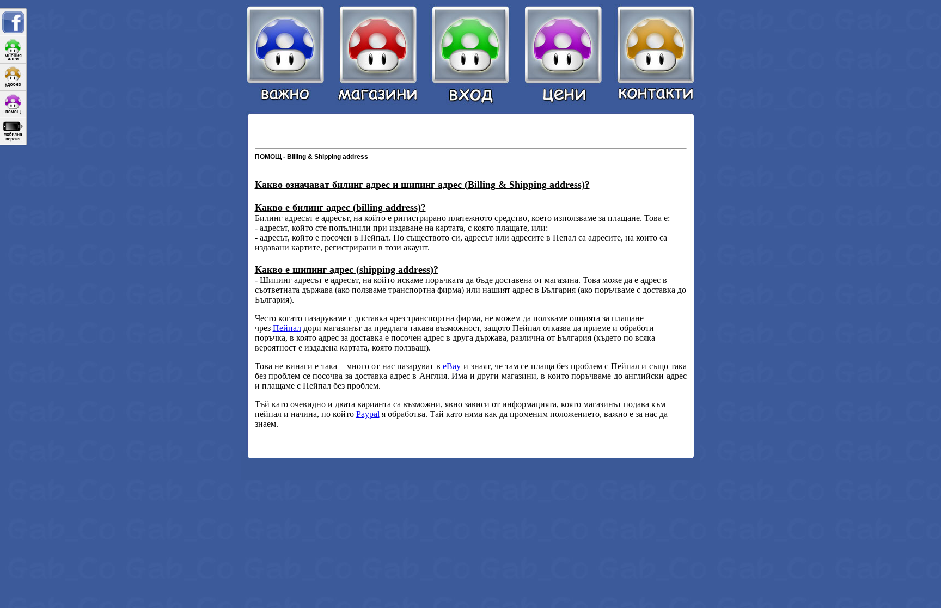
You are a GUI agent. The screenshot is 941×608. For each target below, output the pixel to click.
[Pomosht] (13, 104)
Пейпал (287, 328)
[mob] (13, 131)
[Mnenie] (13, 49)
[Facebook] (13, 22)
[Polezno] (13, 77)
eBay (452, 366)
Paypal (368, 414)
